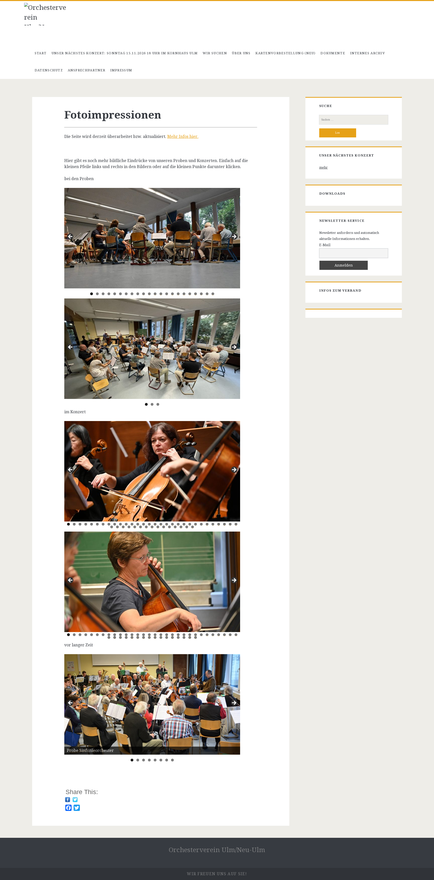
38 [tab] (152, 527)
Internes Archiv (367, 53)
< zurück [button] (70, 237)
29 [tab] (230, 524)
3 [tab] (103, 293)
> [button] (234, 703)
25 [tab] (207, 524)
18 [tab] (190, 293)
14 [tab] (167, 293)
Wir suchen (215, 53)
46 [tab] (195, 637)
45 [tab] (192, 527)
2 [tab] (97, 293)
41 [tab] (169, 527)
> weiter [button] (234, 237)
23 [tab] (195, 524)
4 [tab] (108, 293)
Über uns (241, 53)
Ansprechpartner (86, 70)
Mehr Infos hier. (182, 136)
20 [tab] (201, 293)
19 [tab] (195, 293)
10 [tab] (143, 293)
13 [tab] (161, 293)
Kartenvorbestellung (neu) (285, 53)
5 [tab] (114, 293)
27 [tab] (219, 524)
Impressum (121, 70)
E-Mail (325, 245)
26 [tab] (213, 524)
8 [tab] (132, 293)
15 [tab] (172, 293)
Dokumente (332, 53)
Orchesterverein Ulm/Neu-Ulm (217, 850)
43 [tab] (181, 527)
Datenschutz (49, 70)
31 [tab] (112, 527)
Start (41, 53)
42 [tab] (175, 527)
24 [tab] (201, 524)
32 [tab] (117, 527)
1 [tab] (91, 293)
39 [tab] (158, 527)
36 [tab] (140, 527)
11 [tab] (149, 293)
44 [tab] (187, 527)
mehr (323, 167)
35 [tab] (135, 527)
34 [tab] (129, 527)
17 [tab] (184, 293)
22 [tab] (213, 293)
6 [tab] (120, 293)
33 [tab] (123, 527)
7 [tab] (126, 293)
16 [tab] (178, 293)
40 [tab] (163, 527)
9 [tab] (137, 293)
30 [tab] (236, 524)
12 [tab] (155, 293)
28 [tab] (224, 524)
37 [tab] (146, 527)
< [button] (70, 703)
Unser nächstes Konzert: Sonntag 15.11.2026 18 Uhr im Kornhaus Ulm (124, 53)
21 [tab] (207, 293)
